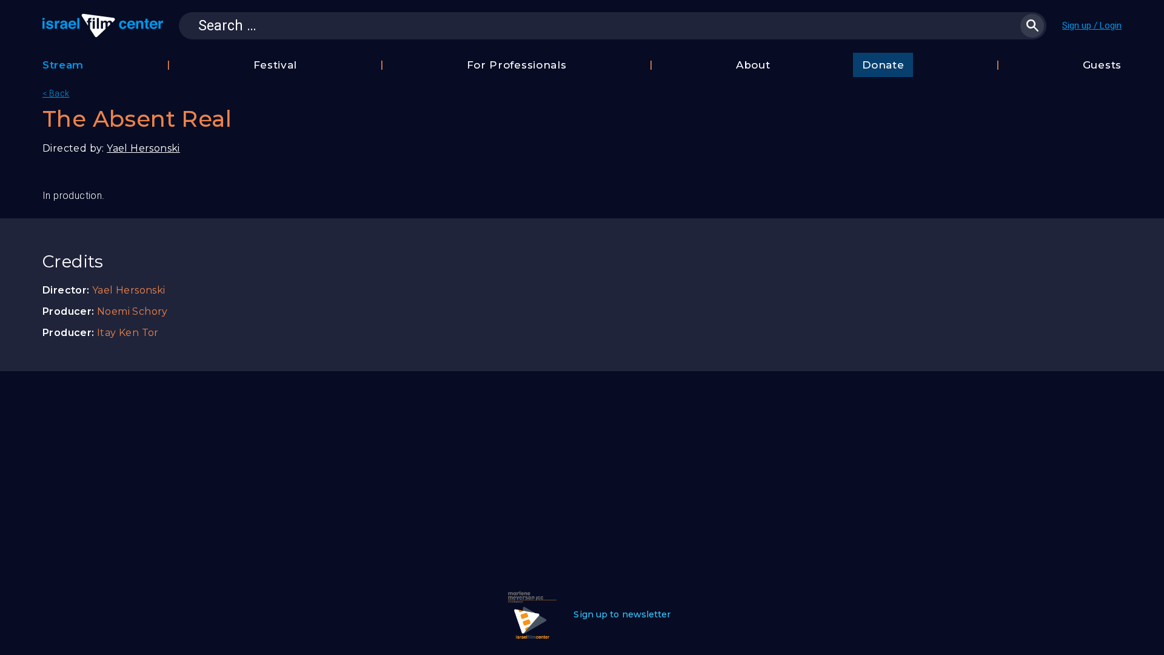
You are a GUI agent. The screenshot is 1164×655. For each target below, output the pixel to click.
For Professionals (517, 65)
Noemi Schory (132, 311)
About (753, 65)
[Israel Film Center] (102, 25)
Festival (275, 65)
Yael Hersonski (143, 148)
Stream (63, 65)
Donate (883, 65)
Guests (1102, 65)
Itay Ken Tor (128, 332)
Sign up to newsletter (622, 614)
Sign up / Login (1092, 25)
